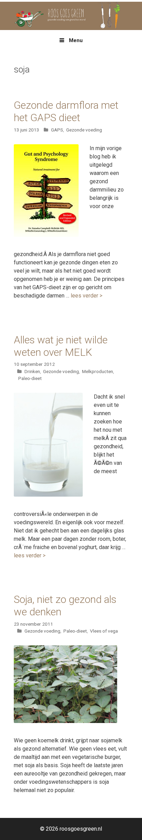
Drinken (32, 371)
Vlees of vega (104, 631)
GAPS (57, 130)
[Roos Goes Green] (71, 15)
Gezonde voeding (84, 130)
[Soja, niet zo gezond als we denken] (65, 721)
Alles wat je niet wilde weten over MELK (61, 346)
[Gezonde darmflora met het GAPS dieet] (46, 235)
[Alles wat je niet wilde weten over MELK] (48, 494)
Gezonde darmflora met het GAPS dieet (66, 111)
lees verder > (86, 295)
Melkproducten (97, 371)
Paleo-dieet (30, 378)
